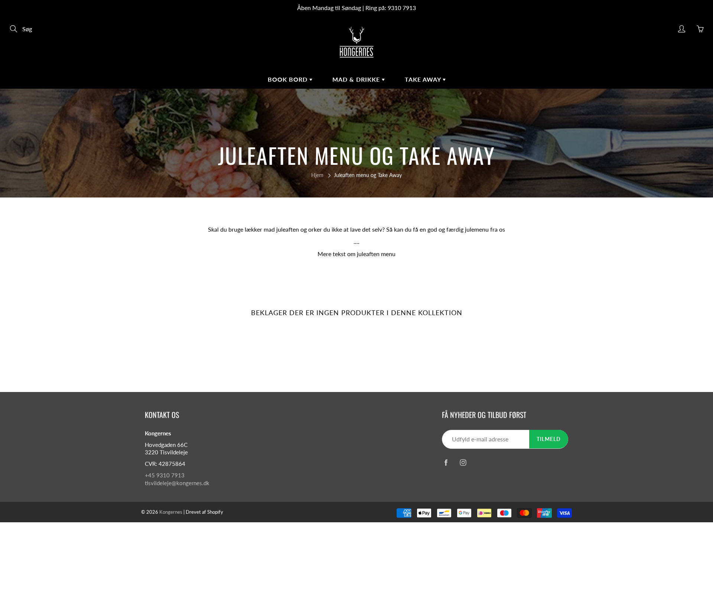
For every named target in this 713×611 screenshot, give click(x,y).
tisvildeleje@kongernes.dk (177, 483)
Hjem (317, 175)
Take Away (424, 79)
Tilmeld (549, 439)
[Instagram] (462, 462)
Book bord (288, 79)
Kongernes (170, 512)
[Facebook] (445, 462)
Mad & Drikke (357, 79)
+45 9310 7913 (165, 475)
